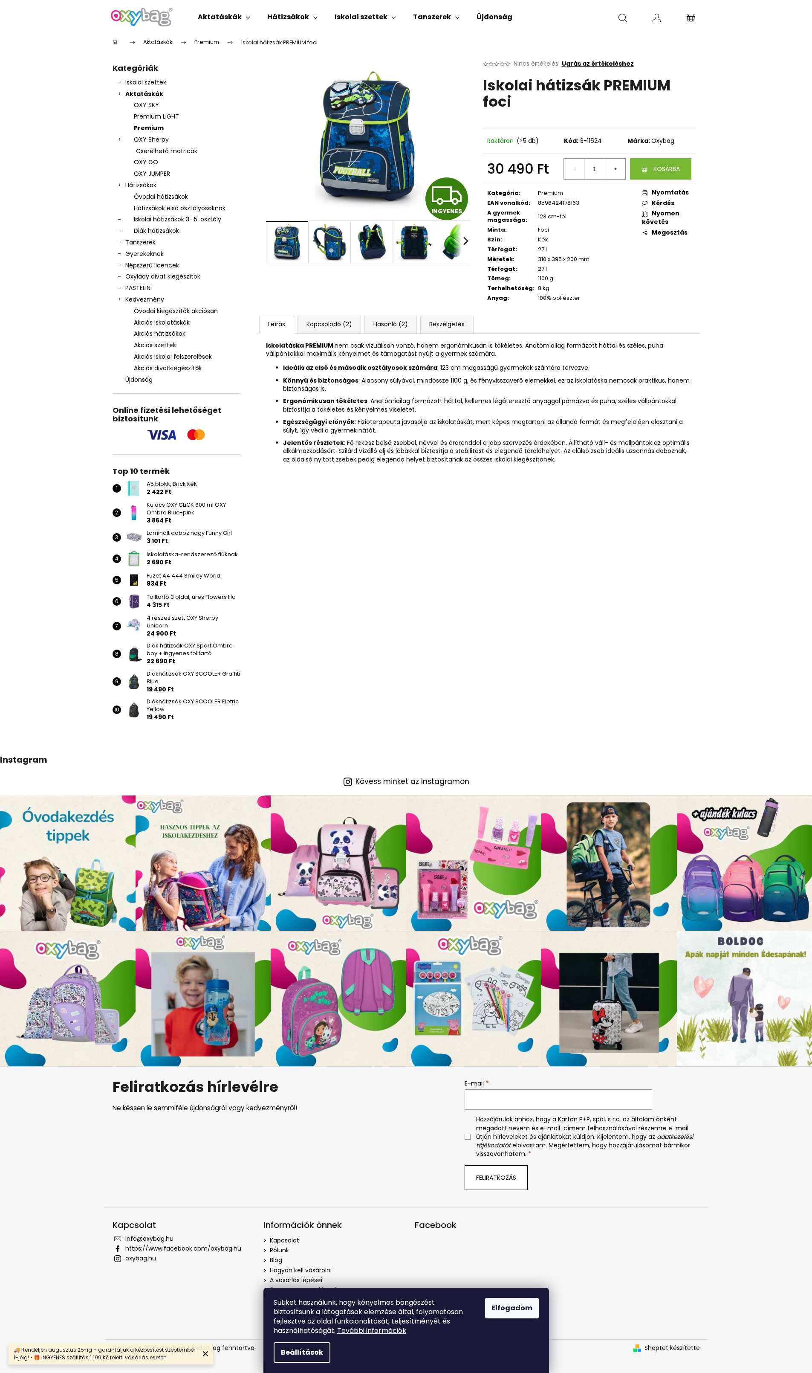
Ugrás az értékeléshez (598, 64)
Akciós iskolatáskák (162, 322)
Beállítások (302, 1352)
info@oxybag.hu (149, 1238)
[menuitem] (224, 17)
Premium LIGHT (156, 116)
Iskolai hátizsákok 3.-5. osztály (177, 219)
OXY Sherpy (151, 139)
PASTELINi (138, 288)
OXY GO (146, 162)
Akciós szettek (155, 345)
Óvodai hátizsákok (161, 196)
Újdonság (139, 379)
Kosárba (666, 169)
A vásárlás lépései (296, 1280)
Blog (276, 1260)
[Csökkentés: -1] (574, 169)
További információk (371, 1330)
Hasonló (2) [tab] (390, 324)
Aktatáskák (144, 94)
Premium (149, 128)
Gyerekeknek (144, 254)
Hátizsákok (140, 185)
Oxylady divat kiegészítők (162, 276)
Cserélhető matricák (166, 151)
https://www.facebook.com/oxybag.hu (183, 1248)
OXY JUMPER (152, 173)
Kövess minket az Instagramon (412, 782)
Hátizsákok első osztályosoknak (179, 208)
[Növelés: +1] (615, 169)
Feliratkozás (496, 1177)
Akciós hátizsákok (159, 333)
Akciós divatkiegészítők (168, 368)
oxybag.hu (140, 1258)
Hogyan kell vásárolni (301, 1270)
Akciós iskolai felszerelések (173, 356)
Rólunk (279, 1250)
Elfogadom (511, 1308)
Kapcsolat (284, 1240)
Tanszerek (140, 242)
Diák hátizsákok (156, 230)
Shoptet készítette (672, 1348)
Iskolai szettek (145, 82)
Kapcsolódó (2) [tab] (329, 324)
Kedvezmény (144, 299)
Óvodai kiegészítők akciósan (176, 311)
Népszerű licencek (152, 265)
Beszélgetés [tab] (447, 324)
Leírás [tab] (276, 324)
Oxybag (662, 140)
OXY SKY (146, 105)
